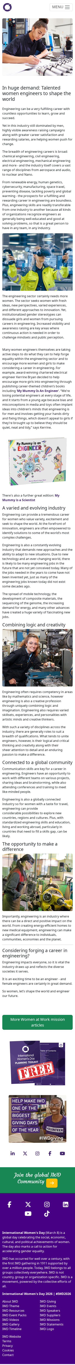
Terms (6, 1341)
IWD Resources (13, 1310)
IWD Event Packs (14, 1315)
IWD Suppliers (50, 1315)
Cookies (8, 1350)
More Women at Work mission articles (37, 1022)
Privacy (7, 1346)
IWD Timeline (12, 1329)
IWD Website (11, 1336)
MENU (58, 6)
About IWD (10, 1301)
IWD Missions (50, 1320)
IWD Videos (10, 1320)
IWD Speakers (50, 1310)
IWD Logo (47, 1329)
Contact (8, 1355)
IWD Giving (48, 1301)
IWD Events (48, 1306)
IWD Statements (51, 1324)
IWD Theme (10, 1306)
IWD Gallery (10, 1324)
